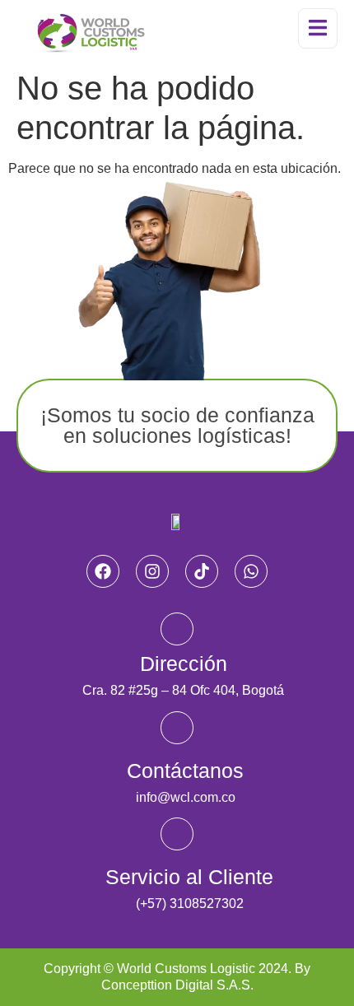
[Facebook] (102, 571)
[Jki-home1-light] (177, 628)
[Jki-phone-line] (177, 833)
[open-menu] (318, 28)
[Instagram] (152, 571)
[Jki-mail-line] (177, 727)
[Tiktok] (201, 571)
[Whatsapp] (251, 571)
